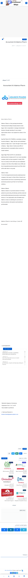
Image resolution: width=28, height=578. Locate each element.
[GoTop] (3, 576)
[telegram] (24, 529)
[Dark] (8, 576)
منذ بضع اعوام (5, 351)
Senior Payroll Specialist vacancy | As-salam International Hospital (10, 359)
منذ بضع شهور (10, 497)
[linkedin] (11, 529)
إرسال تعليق (22, 510)
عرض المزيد (4, 458)
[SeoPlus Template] (22, 570)
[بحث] (2, 3)
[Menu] (14, 576)
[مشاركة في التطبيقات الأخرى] (9, 453)
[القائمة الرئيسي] (26, 3)
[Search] (19, 576)
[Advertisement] (14, 22)
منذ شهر (24, 483)
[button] (20, 453)
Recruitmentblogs (8, 570)
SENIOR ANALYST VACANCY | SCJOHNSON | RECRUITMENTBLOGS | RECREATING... (10, 353)
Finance (24, 39)
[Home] (24, 576)
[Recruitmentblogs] (14, 3)
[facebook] (17, 529)
